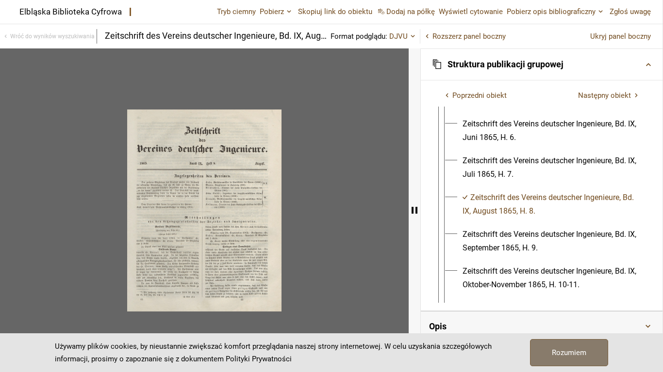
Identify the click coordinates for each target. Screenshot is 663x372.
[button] (542, 64)
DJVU (398, 36)
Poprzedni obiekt (479, 95)
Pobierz (272, 11)
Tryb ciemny (236, 11)
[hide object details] (414, 210)
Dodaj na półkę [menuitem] (410, 11)
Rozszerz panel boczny (469, 36)
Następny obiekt (604, 95)
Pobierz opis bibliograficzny (551, 11)
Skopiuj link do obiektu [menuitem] (335, 11)
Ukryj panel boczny (620, 36)
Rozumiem (569, 352)
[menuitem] (550, 130)
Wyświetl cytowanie (471, 11)
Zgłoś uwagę (630, 11)
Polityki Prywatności (259, 359)
